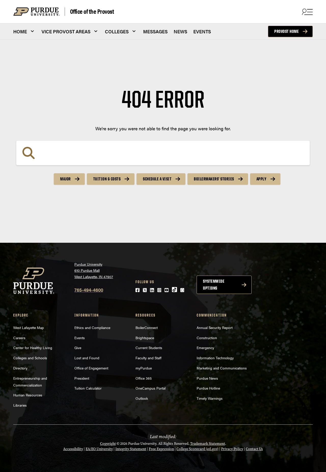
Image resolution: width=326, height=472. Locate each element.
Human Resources (27, 394)
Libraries (20, 405)
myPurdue (143, 367)
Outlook (141, 398)
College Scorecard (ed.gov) (197, 449)
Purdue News (207, 378)
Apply (261, 178)
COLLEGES (117, 31)
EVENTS (202, 31)
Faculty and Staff (148, 357)
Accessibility (73, 449)
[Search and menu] (307, 12)
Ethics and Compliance (92, 327)
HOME (20, 31)
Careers (19, 337)
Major (65, 178)
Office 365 (143, 378)
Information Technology (215, 357)
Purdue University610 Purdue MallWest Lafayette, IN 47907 (93, 270)
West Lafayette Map (28, 327)
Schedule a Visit (157, 178)
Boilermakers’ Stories (214, 178)
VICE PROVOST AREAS (66, 31)
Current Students (148, 347)
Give (77, 347)
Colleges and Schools (30, 357)
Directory (20, 367)
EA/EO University (99, 449)
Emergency (205, 347)
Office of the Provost (92, 11)
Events (79, 337)
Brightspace (144, 337)
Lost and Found (86, 357)
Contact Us (254, 449)
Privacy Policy (232, 449)
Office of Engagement (91, 367)
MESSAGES (155, 31)
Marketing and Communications (222, 367)
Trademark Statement (207, 443)
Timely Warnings (210, 398)
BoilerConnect (146, 327)
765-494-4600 (88, 290)
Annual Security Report (215, 327)
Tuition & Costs (107, 178)
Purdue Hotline (208, 388)
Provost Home (286, 31)
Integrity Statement (130, 449)
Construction (207, 337)
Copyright (108, 443)
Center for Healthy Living (32, 347)
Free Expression (161, 449)
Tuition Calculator (88, 388)
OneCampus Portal (150, 388)
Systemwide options (213, 285)
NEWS (180, 31)
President (81, 378)
